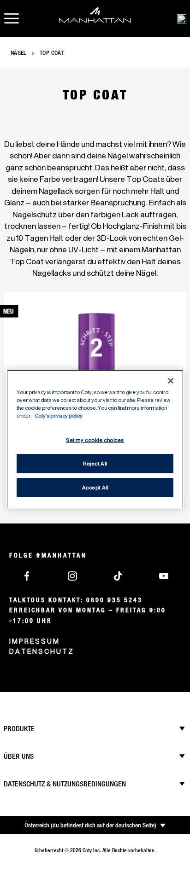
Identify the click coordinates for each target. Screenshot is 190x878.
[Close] (170, 380)
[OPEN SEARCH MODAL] (181, 18)
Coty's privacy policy (59, 416)
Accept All (95, 487)
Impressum (34, 641)
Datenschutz (41, 651)
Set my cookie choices (95, 440)
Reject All (95, 463)
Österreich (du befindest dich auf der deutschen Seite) (90, 825)
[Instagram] (72, 575)
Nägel (19, 52)
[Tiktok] (118, 575)
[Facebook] (26, 575)
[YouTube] (163, 575)
